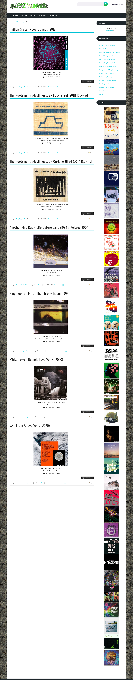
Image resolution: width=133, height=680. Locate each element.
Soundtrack (102, 91)
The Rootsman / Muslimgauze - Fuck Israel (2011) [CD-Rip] (49, 95)
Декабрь (22, 22)
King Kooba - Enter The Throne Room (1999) (39, 294)
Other (101, 94)
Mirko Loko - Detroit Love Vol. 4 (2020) (36, 360)
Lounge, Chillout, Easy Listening (108, 70)
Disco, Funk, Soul (104, 49)
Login (121, 4)
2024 (17, 22)
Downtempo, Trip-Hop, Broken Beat (109, 52)
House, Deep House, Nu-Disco (24, 483)
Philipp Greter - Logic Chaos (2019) (33, 29)
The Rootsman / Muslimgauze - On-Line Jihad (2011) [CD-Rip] (51, 161)
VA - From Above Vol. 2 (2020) (30, 426)
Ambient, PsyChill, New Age (23, 285)
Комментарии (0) (53, 87)
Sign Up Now (115, 4)
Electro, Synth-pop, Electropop (108, 59)
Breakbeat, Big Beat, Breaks (107, 80)
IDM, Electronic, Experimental (107, 66)
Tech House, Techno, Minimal (24, 417)
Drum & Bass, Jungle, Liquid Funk (25, 351)
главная (12, 22)
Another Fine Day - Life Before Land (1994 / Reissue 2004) (49, 227)
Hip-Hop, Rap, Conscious (106, 87)
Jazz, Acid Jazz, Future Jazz (107, 73)
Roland (35, 87)
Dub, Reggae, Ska (21, 87)
